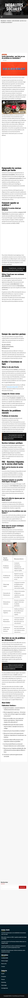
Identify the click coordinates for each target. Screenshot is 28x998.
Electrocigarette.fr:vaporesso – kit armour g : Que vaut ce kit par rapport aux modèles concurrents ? (15, 714)
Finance (3, 979)
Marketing (3, 982)
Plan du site (3, 963)
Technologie (4, 985)
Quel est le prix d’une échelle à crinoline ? (14, 731)
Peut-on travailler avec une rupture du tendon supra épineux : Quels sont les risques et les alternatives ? (13, 720)
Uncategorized (4, 54)
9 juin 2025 (5, 60)
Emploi (2, 973)
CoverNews (15, 995)
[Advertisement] (14, 38)
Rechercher (4, 882)
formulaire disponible (12, 386)
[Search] (26, 17)
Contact (3, 966)
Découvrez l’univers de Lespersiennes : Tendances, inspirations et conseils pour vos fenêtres (15, 735)
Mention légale (4, 960)
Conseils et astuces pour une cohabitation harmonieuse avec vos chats (13, 933)
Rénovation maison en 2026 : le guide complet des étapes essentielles (14, 938)
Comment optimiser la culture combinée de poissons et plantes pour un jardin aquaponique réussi (13, 946)
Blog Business (3, 20)
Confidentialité (4, 958)
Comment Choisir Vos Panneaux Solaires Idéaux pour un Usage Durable (13, 942)
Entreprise (9, 20)
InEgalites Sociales (14, 7)
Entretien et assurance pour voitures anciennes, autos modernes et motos (13, 951)
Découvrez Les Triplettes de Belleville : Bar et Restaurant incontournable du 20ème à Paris (15, 750)
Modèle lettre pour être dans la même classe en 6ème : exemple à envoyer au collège (14, 726)
